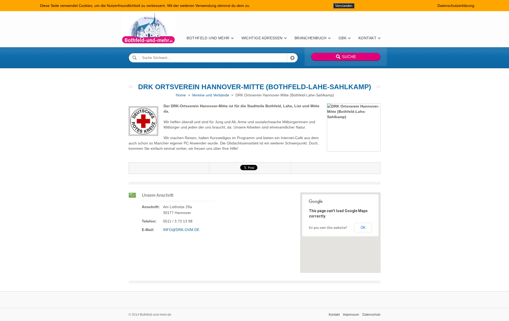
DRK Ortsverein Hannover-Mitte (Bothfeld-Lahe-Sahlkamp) (254, 87)
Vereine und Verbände (210, 95)
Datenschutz (371, 314)
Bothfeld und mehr (208, 38)
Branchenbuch (311, 38)
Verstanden (343, 6)
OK (363, 227)
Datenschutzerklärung (455, 5)
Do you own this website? (328, 228)
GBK (342, 38)
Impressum (351, 314)
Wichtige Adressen (262, 38)
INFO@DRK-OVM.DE (181, 230)
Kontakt (367, 38)
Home (181, 95)
